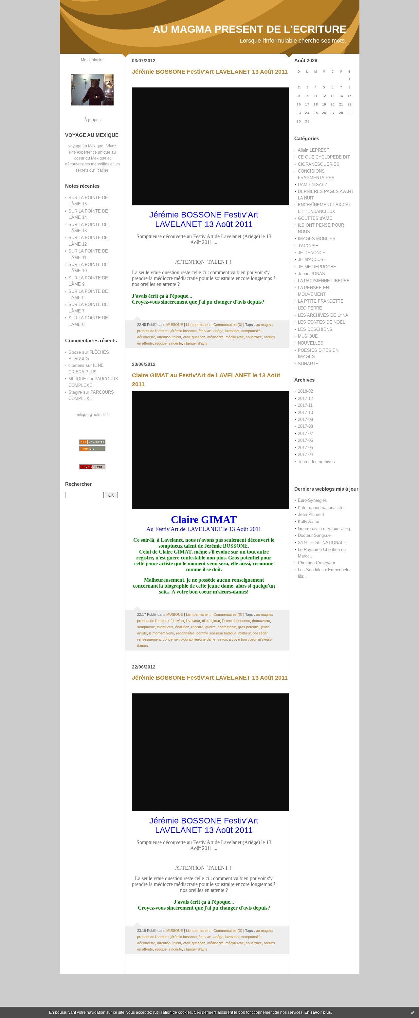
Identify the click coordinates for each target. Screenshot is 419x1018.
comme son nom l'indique (216, 633)
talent (177, 337)
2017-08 (305, 426)
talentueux (165, 627)
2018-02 (305, 391)
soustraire (254, 337)
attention (164, 337)
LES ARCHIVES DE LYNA (323, 315)
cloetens (76, 365)
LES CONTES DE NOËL (321, 322)
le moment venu (161, 633)
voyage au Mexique (85, 146)
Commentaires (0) (227, 325)
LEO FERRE (310, 308)
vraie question (194, 337)
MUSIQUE (308, 336)
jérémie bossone (184, 331)
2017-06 (305, 440)
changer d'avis (195, 343)
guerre (210, 627)
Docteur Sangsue (314, 535)
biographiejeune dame (198, 639)
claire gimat (211, 621)
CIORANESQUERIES (318, 164)
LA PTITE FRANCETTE (320, 301)
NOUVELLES (310, 343)
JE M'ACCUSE (312, 259)
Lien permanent (198, 325)
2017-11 (305, 405)
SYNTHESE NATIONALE (322, 542)
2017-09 (305, 419)
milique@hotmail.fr (92, 414)
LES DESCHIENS (315, 329)
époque (161, 343)
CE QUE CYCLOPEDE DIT (324, 157)
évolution (182, 627)
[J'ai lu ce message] (412, 1012)
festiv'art (177, 621)
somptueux (146, 627)
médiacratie (235, 337)
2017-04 (305, 454)
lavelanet (232, 331)
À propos (92, 120)
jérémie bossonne (236, 621)
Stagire (75, 392)
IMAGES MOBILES (317, 238)
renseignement (149, 639)
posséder (260, 633)
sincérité (175, 343)
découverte (146, 337)
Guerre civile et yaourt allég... (326, 528)
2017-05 (305, 447)
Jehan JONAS (311, 273)
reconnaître (185, 633)
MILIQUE (77, 378)
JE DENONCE (311, 252)
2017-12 (305, 398)
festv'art (205, 331)
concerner (171, 639)
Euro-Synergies (312, 500)
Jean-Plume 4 (311, 514)
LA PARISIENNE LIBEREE (324, 280)
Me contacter (92, 60)
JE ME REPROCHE (317, 266)
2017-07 (305, 433)
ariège (218, 331)
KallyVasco (308, 521)
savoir (222, 639)
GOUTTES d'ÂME (315, 218)
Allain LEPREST (313, 150)
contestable (227, 627)
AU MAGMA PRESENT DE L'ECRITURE (249, 29)
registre (197, 627)
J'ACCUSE (308, 245)
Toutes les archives (316, 461)
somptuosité (251, 331)
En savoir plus (317, 1012)
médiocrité (215, 337)
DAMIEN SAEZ (312, 184)
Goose (74, 352)
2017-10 (305, 412)
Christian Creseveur (316, 562)
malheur (244, 633)
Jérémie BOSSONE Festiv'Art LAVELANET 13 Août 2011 (210, 71)
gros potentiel (248, 627)
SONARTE (308, 363)
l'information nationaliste (320, 507)
